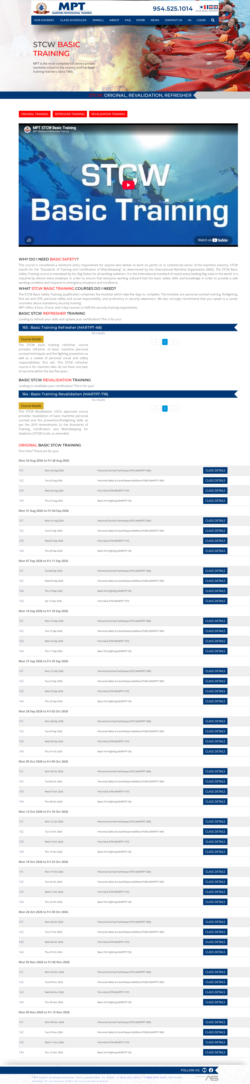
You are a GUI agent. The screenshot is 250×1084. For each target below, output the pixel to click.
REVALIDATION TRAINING (108, 114)
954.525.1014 (173, 8)
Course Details (31, 339)
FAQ (128, 20)
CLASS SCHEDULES (73, 20)
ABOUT (114, 20)
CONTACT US (173, 20)
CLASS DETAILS (215, 470)
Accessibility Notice (96, 1081)
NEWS (155, 20)
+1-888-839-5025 (154, 1077)
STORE (140, 20)
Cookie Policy (73, 1081)
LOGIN (201, 20)
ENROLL (98, 20)
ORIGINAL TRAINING (34, 114)
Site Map (37, 1081)
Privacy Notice (54, 1081)
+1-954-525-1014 (127, 1077)
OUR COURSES (44, 20)
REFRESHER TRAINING (70, 114)
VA (189, 20)
